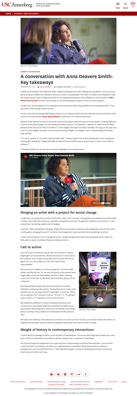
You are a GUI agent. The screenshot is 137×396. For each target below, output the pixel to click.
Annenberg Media (36, 382)
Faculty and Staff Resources (80, 382)
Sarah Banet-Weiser (51, 116)
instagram (72, 374)
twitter (58, 374)
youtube (51, 374)
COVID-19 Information (17, 382)
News (8, 13)
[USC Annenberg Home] (31, 7)
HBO (111, 97)
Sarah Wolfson (45, 87)
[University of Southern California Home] (133, 5)
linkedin (65, 374)
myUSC (124, 382)
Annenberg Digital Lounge (56, 382)
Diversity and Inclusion (30, 72)
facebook (85, 374)
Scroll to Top (128, 387)
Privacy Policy (112, 382)
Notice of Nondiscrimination (79, 385)
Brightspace (99, 382)
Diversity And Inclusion (26, 13)
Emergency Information (56, 385)
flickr (78, 374)
